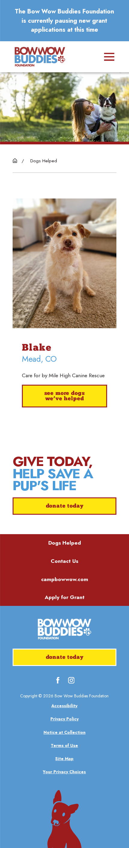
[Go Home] (15, 160)
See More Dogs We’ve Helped (64, 396)
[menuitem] (65, 706)
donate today (64, 506)
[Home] (40, 57)
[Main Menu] (109, 57)
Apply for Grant (65, 597)
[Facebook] (58, 680)
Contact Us (64, 561)
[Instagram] (71, 680)
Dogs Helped (64, 543)
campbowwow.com (64, 579)
